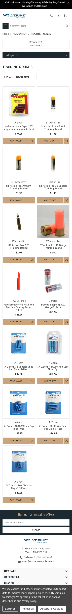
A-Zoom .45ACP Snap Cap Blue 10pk (53, 368)
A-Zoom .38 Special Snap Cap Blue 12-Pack (19, 368)
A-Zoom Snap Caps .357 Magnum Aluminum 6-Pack (19, 127)
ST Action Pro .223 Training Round (18, 246)
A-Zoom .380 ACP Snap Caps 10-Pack (19, 487)
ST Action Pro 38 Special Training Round (53, 187)
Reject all (28, 608)
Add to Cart (16, 141)
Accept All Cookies (51, 608)
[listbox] (25, 77)
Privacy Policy (28, 600)
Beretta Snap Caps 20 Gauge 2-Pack (53, 306)
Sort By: (8, 77)
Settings (10, 608)
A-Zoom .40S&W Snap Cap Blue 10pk (19, 427)
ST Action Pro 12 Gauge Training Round (53, 246)
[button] (36, 44)
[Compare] (58, 16)
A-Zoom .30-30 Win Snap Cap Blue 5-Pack (53, 427)
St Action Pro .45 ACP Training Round (53, 127)
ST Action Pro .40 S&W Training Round (18, 187)
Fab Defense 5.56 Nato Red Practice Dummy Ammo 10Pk (19, 307)
